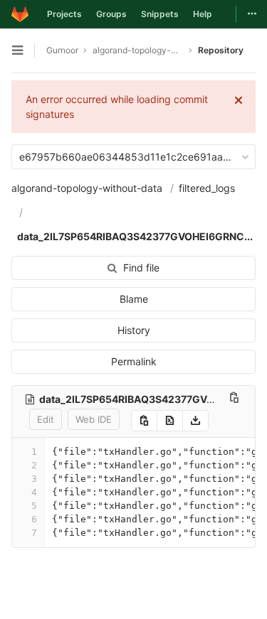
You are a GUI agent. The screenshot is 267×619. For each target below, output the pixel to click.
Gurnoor (62, 50)
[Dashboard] (20, 14)
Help (202, 14)
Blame (134, 299)
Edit (45, 419)
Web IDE (93, 419)
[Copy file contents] (144, 420)
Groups (111, 14)
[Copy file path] (234, 399)
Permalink (134, 361)
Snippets (160, 14)
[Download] (195, 420)
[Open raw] (170, 420)
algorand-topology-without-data (86, 188)
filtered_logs (207, 188)
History (133, 330)
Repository (221, 50)
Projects (64, 14)
